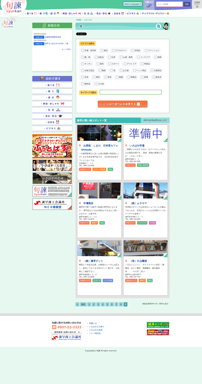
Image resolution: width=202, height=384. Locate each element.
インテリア (145, 57)
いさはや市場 (137, 145)
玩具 (113, 57)
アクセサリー (121, 50)
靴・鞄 (87, 57)
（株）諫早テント (93, 261)
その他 (101, 84)
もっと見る (66, 49)
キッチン (88, 64)
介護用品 (157, 70)
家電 (146, 77)
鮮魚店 (158, 77)
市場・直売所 (90, 50)
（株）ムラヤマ (138, 203)
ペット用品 (141, 70)
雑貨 (159, 57)
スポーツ (115, 64)
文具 (86, 77)
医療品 (133, 77)
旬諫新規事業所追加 (53, 37)
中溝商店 (88, 203)
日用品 (137, 50)
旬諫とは (93, 323)
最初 (83, 304)
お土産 (126, 70)
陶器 (104, 70)
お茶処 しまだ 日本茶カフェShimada (99, 147)
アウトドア (131, 64)
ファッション (154, 50)
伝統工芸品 (89, 70)
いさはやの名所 (96, 330)
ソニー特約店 (95, 333)
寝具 (102, 64)
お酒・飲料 (128, 57)
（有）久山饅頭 (138, 261)
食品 (106, 50)
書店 (98, 77)
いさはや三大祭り (96, 326)
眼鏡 (121, 77)
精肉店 (87, 84)
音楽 (109, 77)
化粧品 (101, 57)
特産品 (147, 64)
